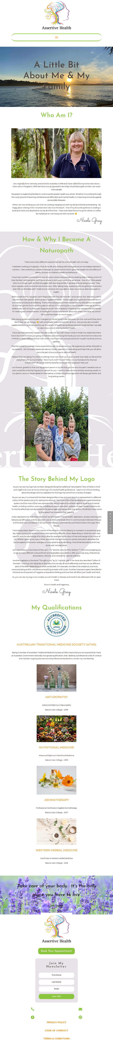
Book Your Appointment (56, 951)
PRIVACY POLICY (56, 1022)
